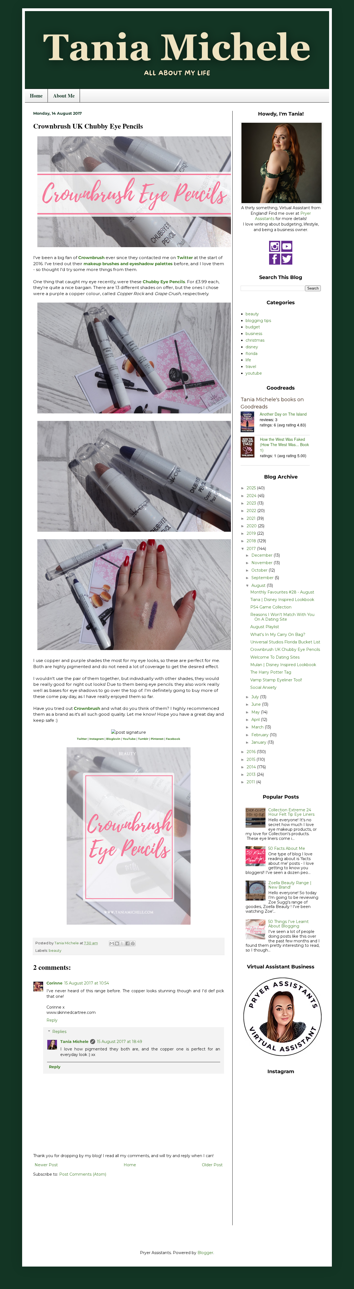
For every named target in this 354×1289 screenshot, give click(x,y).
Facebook (173, 739)
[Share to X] (122, 943)
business (254, 333)
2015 (251, 759)
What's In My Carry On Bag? (277, 634)
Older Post (212, 1164)
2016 (252, 751)
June (256, 704)
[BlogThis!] (117, 943)
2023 (252, 503)
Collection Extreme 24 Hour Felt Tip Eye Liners (291, 812)
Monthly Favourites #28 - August (282, 592)
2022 (252, 510)
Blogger (205, 1252)
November (262, 562)
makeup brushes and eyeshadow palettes (128, 263)
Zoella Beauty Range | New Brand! (289, 885)
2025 (252, 487)
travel (251, 366)
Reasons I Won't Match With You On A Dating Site (282, 617)
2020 (252, 525)
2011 (251, 781)
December (262, 555)
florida (251, 353)
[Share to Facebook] (127, 943)
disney (252, 346)
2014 (252, 766)
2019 (252, 533)
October (260, 570)
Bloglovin (113, 739)
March (258, 727)
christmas (255, 340)
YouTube (129, 739)
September (263, 577)
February (260, 734)
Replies (59, 1031)
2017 (252, 548)
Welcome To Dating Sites (275, 657)
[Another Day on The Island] (250, 422)
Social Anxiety (263, 687)
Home (36, 95)
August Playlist (264, 626)
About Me (64, 95)
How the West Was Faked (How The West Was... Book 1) (284, 444)
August (259, 585)
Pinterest (157, 739)
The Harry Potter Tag (270, 672)
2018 (252, 540)
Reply (52, 1020)
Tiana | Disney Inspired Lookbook (282, 599)
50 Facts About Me (286, 848)
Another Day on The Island (283, 414)
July (255, 696)
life (248, 359)
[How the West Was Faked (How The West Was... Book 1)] (250, 448)
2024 (252, 495)
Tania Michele (74, 1041)
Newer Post (46, 1164)
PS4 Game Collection (270, 607)
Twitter (185, 257)
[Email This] (111, 943)
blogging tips (258, 320)
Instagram (96, 739)
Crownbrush (92, 257)
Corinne (54, 983)
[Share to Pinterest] (133, 943)
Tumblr (143, 739)
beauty (55, 950)
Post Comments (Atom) (82, 1174)
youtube (254, 373)
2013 (252, 774)
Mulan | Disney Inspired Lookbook (283, 664)
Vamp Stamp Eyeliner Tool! (276, 679)
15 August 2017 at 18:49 (119, 1041)
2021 (252, 518)
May (256, 712)
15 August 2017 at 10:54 (86, 983)
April (256, 719)
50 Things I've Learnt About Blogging (288, 924)
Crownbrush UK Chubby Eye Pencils (285, 649)
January (259, 742)
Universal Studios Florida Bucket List (285, 642)
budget (253, 326)
